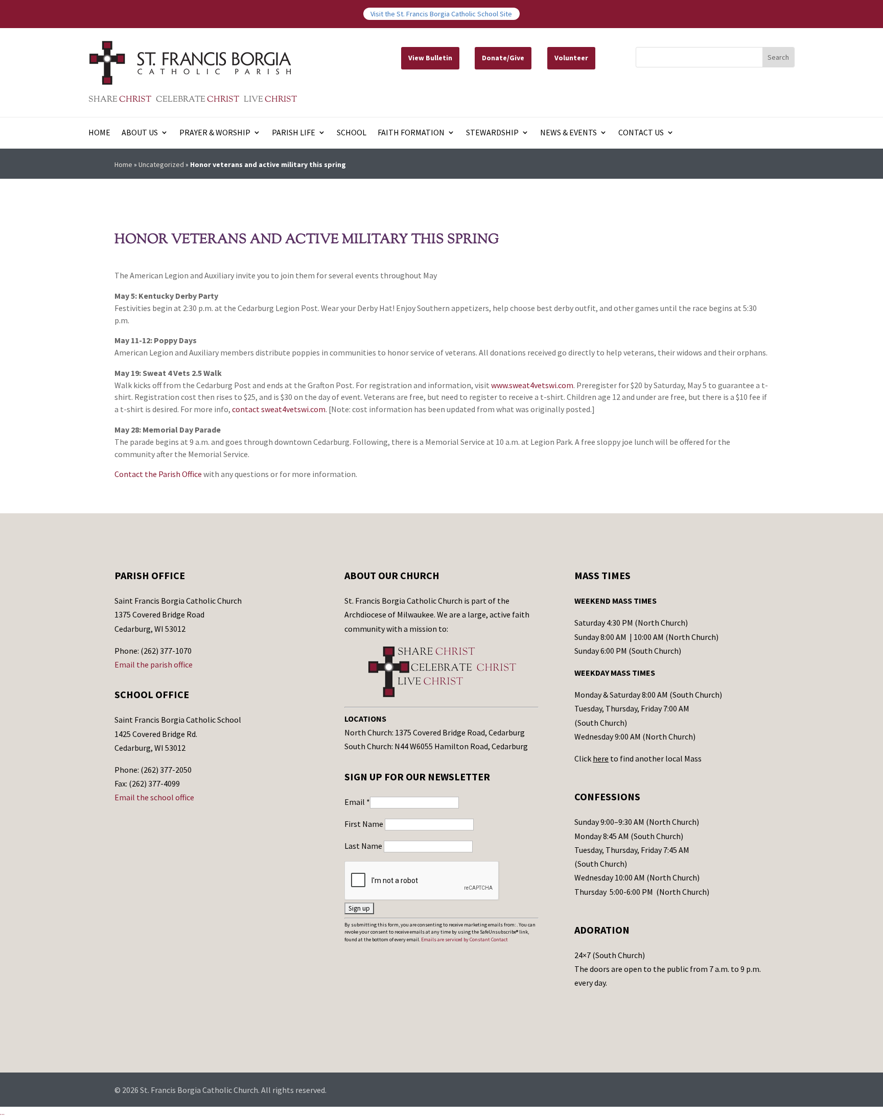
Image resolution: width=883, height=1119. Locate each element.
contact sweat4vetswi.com (279, 409)
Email (357, 802)
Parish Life (293, 133)
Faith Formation (411, 133)
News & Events (568, 133)
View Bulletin (430, 57)
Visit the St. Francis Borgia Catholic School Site (441, 13)
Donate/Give (503, 57)
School (351, 133)
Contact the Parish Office (158, 474)
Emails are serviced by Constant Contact (464, 939)
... (2, 1112)
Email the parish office (153, 664)
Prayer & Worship (214, 133)
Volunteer (571, 57)
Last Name (364, 846)
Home (99, 133)
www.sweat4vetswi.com (532, 385)
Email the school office (154, 797)
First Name (364, 824)
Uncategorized (161, 164)
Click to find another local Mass (638, 758)
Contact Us (641, 133)
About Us (140, 133)
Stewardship (492, 133)
